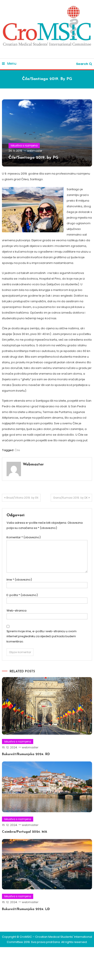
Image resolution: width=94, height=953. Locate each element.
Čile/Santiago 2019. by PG (33, 158)
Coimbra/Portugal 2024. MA (24, 832)
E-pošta (22, 595)
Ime (19, 580)
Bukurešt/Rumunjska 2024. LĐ (26, 909)
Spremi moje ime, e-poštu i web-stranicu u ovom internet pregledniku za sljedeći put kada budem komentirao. (42, 636)
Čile (17, 450)
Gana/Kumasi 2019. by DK (70, 497)
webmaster (34, 151)
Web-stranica (16, 610)
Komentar (24, 537)
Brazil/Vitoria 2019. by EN (22, 497)
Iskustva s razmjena (24, 145)
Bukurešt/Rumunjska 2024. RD (26, 754)
